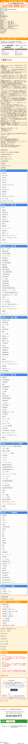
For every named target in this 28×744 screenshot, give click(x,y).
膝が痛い (4, 194)
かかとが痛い (5, 198)
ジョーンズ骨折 (6, 497)
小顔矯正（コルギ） (7, 591)
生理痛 (3, 568)
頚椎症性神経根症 (6, 253)
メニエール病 (5, 559)
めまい (3, 517)
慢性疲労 (4, 570)
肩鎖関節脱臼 (5, 260)
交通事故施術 (5, 604)
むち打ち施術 (5, 606)
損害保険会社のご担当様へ (8, 625)
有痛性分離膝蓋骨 (6, 398)
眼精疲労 (4, 216)
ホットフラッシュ (6, 554)
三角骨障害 (5, 414)
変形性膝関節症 (6, 386)
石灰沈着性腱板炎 (6, 262)
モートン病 (5, 421)
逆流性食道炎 (5, 572)
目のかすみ (5, 219)
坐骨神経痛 (5, 343)
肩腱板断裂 (5, 267)
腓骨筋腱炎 (5, 400)
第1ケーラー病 (5, 423)
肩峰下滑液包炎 (6, 269)
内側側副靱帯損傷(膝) (7, 487)
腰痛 (3, 331)
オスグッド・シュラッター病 (9, 474)
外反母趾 (4, 409)
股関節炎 (4, 191)
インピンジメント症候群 (8, 453)
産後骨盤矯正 (5, 354)
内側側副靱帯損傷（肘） (8, 467)
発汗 (3, 531)
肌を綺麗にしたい (6, 593)
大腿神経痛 (5, 382)
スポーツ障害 (5, 448)
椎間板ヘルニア (6, 336)
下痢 (3, 549)
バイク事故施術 (6, 618)
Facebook (2, 33)
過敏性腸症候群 (6, 561)
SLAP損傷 (4, 455)
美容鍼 (3, 588)
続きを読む (14, 689)
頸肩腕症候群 (5, 251)
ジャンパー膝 (5, 476)
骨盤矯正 (4, 366)
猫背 (3, 327)
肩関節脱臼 (5, 258)
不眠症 (3, 529)
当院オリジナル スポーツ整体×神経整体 (11, 446)
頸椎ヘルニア (5, 233)
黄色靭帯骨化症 (6, 577)
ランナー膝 (5, 478)
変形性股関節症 (6, 379)
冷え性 (3, 538)
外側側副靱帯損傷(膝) (7, 480)
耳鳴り (3, 524)
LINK (16, 727)
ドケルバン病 (5, 299)
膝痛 (3, 384)
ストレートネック (6, 228)
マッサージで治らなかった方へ (9, 237)
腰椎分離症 (5, 338)
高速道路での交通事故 (7, 616)
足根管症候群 (5, 405)
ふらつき (4, 522)
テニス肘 (4, 460)
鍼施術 (3, 239)
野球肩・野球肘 (6, 451)
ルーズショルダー (6, 255)
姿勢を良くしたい (6, 368)
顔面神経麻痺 (5, 221)
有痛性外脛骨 (5, 395)
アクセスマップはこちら (21, 141)
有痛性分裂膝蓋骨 (6, 499)
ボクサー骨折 (5, 471)
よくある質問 (3, 30)
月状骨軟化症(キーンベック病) (9, 294)
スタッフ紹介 (3, 29)
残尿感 (3, 540)
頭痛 (3, 207)
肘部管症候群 (5, 276)
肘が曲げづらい (6, 189)
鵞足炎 (3, 393)
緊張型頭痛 (5, 212)
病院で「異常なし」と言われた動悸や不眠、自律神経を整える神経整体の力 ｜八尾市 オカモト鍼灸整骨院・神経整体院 (14, 665)
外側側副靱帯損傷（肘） (8, 469)
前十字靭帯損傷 (6, 485)
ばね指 (3, 297)
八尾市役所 (10, 721)
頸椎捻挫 (4, 230)
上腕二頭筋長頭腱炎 (7, 271)
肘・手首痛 (5, 278)
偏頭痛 (3, 209)
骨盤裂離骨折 (5, 352)
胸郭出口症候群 (6, 320)
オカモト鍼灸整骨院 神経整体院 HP (9, 139)
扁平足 (3, 416)
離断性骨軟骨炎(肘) (7, 464)
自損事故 (4, 623)
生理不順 (4, 543)
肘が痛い (4, 187)
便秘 (3, 545)
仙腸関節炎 (5, 350)
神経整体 (4, 515)
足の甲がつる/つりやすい (8, 200)
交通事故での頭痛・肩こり (8, 609)
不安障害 (4, 556)
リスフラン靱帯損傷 (7, 425)
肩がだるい (5, 180)
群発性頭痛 (5, 214)
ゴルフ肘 (4, 457)
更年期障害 (5, 552)
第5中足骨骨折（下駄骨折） (9, 430)
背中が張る (5, 175)
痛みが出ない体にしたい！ (8, 582)
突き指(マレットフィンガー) (9, 290)
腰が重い (4, 173)
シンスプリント (6, 483)
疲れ (3, 533)
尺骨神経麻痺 (5, 281)
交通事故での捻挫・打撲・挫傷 (9, 611)
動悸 (3, 536)
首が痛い (4, 182)
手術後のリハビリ (6, 563)
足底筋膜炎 (5, 407)
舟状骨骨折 (5, 428)
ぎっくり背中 (5, 324)
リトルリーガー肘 (6, 462)
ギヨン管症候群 (6, 301)
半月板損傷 (5, 389)
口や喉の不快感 (6, 526)
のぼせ (3, 519)
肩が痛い (4, 177)
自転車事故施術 (6, 620)
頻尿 (3, 547)
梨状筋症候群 (5, 347)
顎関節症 (4, 226)
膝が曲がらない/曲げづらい (8, 196)
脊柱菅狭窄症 (5, 329)
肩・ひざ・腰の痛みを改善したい (10, 304)
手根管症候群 (5, 283)
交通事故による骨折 (7, 613)
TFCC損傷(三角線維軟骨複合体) (10, 292)
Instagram (2, 31)
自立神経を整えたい (7, 579)
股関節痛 (4, 377)
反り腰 (3, 345)
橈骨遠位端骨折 (6, 285)
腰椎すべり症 (5, 340)
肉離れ (3, 490)
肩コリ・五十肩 (6, 248)
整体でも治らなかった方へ (8, 235)
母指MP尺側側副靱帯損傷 (8, 288)
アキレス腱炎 (5, 494)
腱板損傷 (4, 265)
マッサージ (5, 242)
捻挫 (3, 492)
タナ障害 (4, 391)
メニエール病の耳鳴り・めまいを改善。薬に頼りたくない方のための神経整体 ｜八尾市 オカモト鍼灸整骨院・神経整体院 (14, 658)
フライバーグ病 (6, 419)
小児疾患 (4, 566)
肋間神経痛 (5, 322)
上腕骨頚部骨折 (6, 274)
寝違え (3, 223)
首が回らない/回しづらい (8, 184)
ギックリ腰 (5, 333)
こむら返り (5, 402)
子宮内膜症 (5, 575)
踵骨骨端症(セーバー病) (8, 412)
